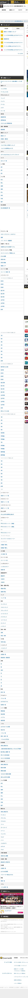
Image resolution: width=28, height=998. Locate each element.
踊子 (2, 201)
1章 (1, 335)
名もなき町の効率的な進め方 (7, 514)
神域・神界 (3, 635)
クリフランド (4, 616)
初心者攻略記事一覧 (5, 208)
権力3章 (2, 297)
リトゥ (2, 824)
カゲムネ (3, 846)
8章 (1, 357)
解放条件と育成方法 (5, 862)
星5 (1, 167)
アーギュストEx (4, 92)
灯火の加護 (3, 256)
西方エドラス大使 (5, 411)
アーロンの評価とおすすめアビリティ (12, 46)
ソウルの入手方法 (5, 739)
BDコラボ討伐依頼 (5, 755)
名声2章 (2, 303)
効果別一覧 (3, 704)
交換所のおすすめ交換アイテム (8, 247)
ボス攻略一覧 (4, 554)
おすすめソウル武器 (5, 726)
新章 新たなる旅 (4, 366)
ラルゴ (2, 837)
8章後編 (2, 448)
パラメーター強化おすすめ (7, 874)
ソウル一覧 (3, 733)
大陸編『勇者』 (4, 544)
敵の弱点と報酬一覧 (5, 752)
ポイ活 (8, 2)
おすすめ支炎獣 (4, 871)
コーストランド (4, 613)
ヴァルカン (3, 821)
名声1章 (2, 300)
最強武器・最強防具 (5, 657)
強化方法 (3, 730)
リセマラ (20, 10)
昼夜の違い (3, 259)
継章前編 (3, 451)
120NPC (3, 582)
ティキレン (3, 815)
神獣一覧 (3, 881)
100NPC (3, 579)
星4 (1, 170)
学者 (2, 198)
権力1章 (2, 290)
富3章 (2, 287)
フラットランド (4, 610)
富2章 (2, 284)
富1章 (2, 281)
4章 (1, 345)
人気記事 (6, 28)
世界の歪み (3, 642)
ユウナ (2, 107)
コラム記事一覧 (4, 887)
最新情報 (4, 10)
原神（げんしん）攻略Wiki (19, 973)
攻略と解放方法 (4, 745)
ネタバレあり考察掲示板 (6, 123)
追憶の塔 (3, 569)
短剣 (2, 670)
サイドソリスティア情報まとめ (8, 253)
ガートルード (4, 827)
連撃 (2, 237)
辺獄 (2, 632)
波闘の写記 (3, 591)
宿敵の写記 (3, 588)
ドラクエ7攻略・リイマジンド (20, 965)
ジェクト (3, 101)
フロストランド (4, 607)
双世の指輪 (3, 262)
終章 (2, 309)
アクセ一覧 (3, 698)
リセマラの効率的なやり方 (7, 148)
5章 (1, 348)
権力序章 (3, 382)
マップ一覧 (3, 598)
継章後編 (3, 455)
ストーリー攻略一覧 (5, 272)
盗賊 (2, 186)
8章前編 (2, 445)
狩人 (2, 192)
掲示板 (18, 28)
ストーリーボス (4, 560)
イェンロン (3, 833)
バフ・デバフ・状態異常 (6, 240)
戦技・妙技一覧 (4, 736)
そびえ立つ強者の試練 (6, 774)
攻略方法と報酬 (4, 856)
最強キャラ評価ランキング (10, 31)
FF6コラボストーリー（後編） (8, 526)
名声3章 (2, 306)
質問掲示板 (3, 120)
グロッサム (3, 818)
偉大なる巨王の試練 (5, 777)
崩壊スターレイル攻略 (18, 969)
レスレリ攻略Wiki (17, 983)
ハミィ (2, 840)
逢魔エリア (3, 265)
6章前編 (2, 436)
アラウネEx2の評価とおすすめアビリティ (13, 42)
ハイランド (3, 626)
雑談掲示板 (6, 39)
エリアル (3, 717)
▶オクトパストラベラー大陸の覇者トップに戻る (11, 82)
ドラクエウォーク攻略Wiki (19, 970)
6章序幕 (2, 433)
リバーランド (4, 620)
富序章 (2, 370)
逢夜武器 (3, 720)
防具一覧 (3, 692)
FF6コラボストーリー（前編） (8, 523)
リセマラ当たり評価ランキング (8, 145)
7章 (1, 354)
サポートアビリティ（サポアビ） (8, 234)
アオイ (2, 849)
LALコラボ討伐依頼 (5, 758)
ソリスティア (4, 648)
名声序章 (3, 395)
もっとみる (20, 53)
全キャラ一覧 (4, 161)
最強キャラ (11, 10)
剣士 (2, 179)
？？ (2, 489)
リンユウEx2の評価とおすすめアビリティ (13, 35)
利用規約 (16, 957)
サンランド (3, 623)
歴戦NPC (3, 576)
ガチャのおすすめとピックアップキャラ (10, 154)
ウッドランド (4, 604)
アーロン (3, 104)
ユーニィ (3, 830)
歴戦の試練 (3, 770)
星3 (1, 173)
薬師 (2, 189)
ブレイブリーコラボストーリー (8, 538)
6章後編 (2, 439)
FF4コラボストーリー (6, 532)
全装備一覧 (3, 654)
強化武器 (3, 714)
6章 (1, 351)
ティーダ (3, 110)
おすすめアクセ (4, 701)
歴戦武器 (3, 711)
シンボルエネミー (5, 566)
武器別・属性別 (4, 139)
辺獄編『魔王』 (4, 548)
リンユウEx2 (4, 88)
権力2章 (2, 293)
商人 (2, 182)
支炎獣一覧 (3, 868)
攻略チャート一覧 (5, 495)
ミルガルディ (4, 843)
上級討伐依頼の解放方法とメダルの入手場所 (11, 748)
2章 (1, 338)
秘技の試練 (3, 767)
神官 (2, 195)
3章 (1, 342)
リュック (3, 98)
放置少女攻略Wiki (17, 980)
